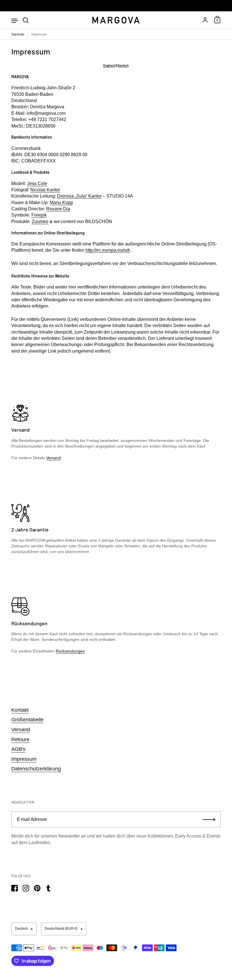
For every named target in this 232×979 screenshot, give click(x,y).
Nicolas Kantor (45, 189)
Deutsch (123, 65)
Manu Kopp (61, 202)
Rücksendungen (70, 651)
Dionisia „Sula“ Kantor (79, 196)
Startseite (17, 34)
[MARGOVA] (115, 20)
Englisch (109, 65)
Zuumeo (40, 221)
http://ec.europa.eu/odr (107, 250)
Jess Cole (37, 183)
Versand (53, 457)
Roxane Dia (58, 208)
